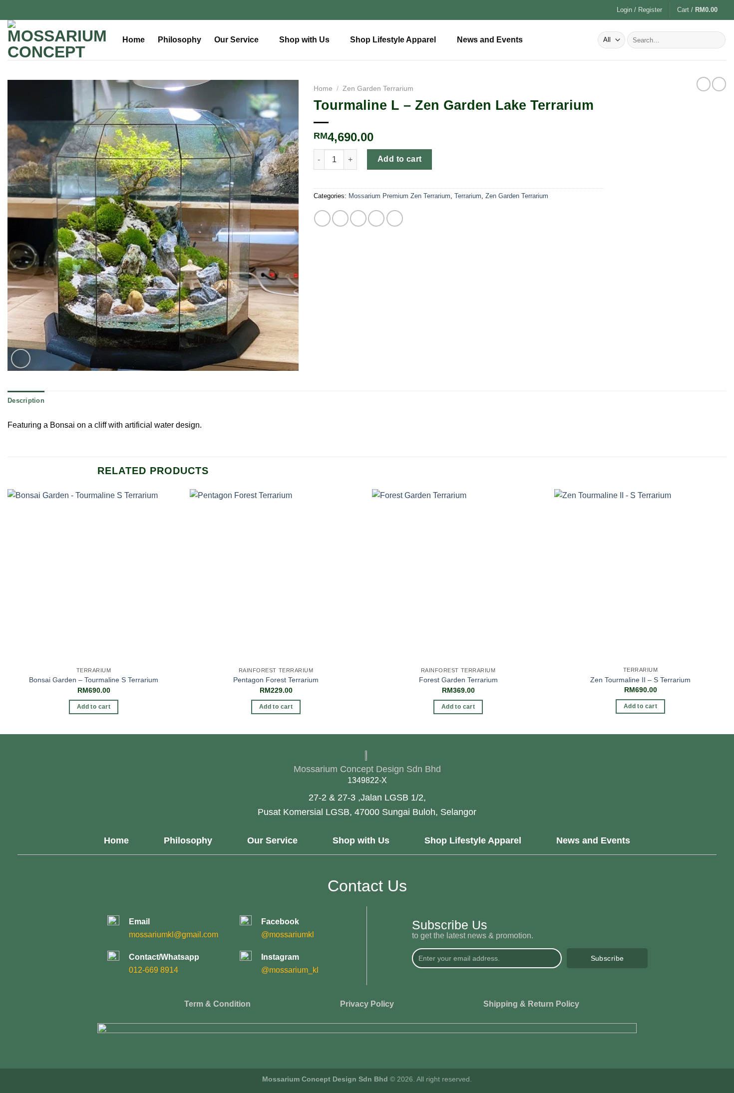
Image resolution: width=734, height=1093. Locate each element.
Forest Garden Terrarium (458, 680)
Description (25, 400)
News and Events (490, 39)
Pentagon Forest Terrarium (276, 680)
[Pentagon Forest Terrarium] (276, 575)
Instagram (280, 957)
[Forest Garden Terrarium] (458, 575)
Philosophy (179, 39)
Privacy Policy (367, 1004)
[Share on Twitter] (340, 218)
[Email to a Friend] (358, 218)
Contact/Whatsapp (164, 957)
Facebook (280, 921)
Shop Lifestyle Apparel (393, 39)
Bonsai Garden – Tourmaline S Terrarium (93, 680)
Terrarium (467, 196)
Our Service (236, 39)
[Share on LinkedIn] (394, 218)
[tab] (25, 401)
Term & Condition (217, 1004)
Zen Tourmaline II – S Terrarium (640, 680)
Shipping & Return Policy (531, 1004)
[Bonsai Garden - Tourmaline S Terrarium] (93, 575)
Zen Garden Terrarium (378, 88)
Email (139, 921)
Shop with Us (304, 39)
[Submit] (716, 39)
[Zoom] (20, 358)
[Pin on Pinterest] (376, 218)
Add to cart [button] (93, 707)
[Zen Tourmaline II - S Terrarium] (640, 575)
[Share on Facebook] (322, 218)
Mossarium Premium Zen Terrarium (399, 196)
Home (133, 39)
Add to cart (399, 159)
